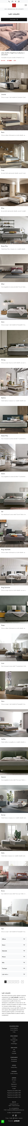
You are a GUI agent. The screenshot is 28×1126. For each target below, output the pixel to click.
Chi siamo (14, 1080)
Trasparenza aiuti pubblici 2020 (14, 1090)
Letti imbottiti (21, 9)
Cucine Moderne (14, 1028)
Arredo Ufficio (14, 1067)
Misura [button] (4, 957)
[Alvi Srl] (14, 5)
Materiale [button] (4, 951)
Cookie (10, 1118)
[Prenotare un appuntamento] (12, 1)
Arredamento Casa (11, 9)
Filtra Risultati (13, 19)
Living (14, 1032)
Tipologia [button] (4, 968)
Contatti (14, 1088)
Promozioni (14, 1086)
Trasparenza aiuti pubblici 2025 (14, 1097)
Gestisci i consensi (18, 1118)
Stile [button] (3, 963)
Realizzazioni (14, 1084)
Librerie (14, 1038)
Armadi (14, 1051)
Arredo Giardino (14, 1073)
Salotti (14, 1042)
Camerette (14, 1053)
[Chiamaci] (9, 1)
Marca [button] (3, 945)
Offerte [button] (4, 939)
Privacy (7, 1118)
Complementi (14, 1061)
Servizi (14, 1082)
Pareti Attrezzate (14, 1040)
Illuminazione (14, 1059)
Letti (16, 9)
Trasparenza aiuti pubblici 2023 (14, 1093)
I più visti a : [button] (5, 974)
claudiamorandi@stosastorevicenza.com (15, 1110)
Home (5, 9)
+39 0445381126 (15, 1108)
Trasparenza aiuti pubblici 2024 (14, 1095)
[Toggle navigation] (26, 5)
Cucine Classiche (14, 1030)
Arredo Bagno (14, 1043)
